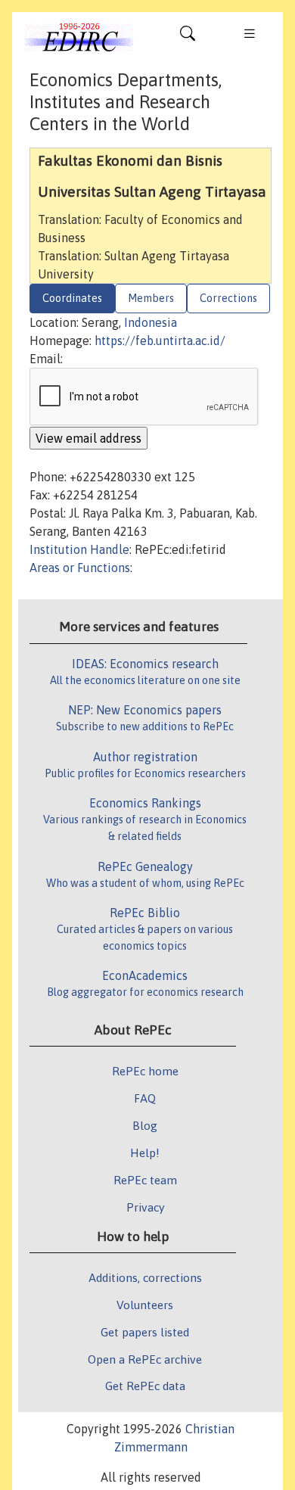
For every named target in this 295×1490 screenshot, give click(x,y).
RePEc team (145, 1180)
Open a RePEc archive (145, 1359)
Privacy (145, 1207)
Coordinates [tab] (72, 298)
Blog (144, 1125)
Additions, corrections (145, 1277)
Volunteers (144, 1304)
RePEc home (145, 1071)
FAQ (145, 1098)
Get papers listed (145, 1332)
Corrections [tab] (228, 298)
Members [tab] (151, 298)
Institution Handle (79, 549)
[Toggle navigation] (187, 37)
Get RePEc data (145, 1385)
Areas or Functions (80, 567)
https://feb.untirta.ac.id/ (160, 340)
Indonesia (150, 322)
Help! (145, 1152)
